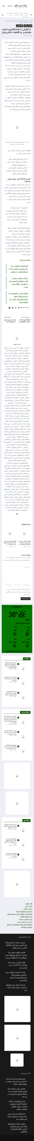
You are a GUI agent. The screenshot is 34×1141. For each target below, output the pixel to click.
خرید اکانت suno (26, 916)
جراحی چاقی (28, 908)
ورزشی (20, 13)
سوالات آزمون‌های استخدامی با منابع (19, 924)
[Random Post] (2, 15)
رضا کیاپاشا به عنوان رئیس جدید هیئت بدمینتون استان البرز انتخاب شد (17, 1117)
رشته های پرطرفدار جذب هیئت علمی (19, 914)
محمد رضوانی (17, 344)
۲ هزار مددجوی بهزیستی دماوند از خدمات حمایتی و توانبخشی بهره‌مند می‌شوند (11, 693)
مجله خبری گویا (20, 5)
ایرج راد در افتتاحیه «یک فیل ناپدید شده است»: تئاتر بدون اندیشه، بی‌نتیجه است (10, 732)
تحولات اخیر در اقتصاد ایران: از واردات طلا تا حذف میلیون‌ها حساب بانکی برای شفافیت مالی (18, 298)
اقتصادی (16, 13)
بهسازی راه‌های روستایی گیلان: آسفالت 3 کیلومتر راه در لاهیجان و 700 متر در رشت (18, 282)
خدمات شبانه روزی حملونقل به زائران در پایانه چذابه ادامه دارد (16, 988)
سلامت (21, 15)
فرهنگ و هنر (9, 13)
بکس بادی (28, 906)
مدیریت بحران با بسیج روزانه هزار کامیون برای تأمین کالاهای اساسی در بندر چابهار (10, 826)
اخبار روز (26, 13)
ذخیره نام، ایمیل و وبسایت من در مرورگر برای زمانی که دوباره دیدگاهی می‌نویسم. (18, 592)
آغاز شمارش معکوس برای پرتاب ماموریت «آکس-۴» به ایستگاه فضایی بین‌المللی (18, 269)
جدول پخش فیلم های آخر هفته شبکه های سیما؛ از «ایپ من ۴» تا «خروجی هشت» (10, 746)
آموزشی (17, 15)
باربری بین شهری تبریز (24, 922)
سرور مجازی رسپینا (25, 919)
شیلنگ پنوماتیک (26, 927)
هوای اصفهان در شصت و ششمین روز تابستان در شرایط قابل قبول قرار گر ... (24, 542)
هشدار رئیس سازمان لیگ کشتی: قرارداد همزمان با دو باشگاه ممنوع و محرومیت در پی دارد (17, 1092)
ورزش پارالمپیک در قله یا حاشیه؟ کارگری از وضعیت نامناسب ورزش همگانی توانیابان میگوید (18, 1105)
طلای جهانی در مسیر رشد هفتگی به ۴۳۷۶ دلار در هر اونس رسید (11, 855)
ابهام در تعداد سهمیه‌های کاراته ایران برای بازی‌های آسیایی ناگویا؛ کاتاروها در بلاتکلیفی (17, 1128)
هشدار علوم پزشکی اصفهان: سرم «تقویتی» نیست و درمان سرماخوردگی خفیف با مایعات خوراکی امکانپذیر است (10, 665)
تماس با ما (25, 16)
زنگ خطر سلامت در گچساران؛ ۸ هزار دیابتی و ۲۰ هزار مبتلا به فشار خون (10, 678)
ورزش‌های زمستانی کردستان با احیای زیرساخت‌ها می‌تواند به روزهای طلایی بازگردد (16, 1081)
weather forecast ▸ (17, 651)
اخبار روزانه (26, 21)
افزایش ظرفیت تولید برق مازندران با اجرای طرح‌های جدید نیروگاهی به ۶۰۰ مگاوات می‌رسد (10, 841)
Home (30, 21)
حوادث (26, 15)
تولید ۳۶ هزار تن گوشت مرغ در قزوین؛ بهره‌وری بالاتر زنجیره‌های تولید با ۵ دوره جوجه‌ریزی (16, 976)
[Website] (17, 514)
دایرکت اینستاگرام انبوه (24, 911)
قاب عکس (28, 903)
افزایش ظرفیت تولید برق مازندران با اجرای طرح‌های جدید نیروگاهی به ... (10, 542)
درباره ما (11, 15)
